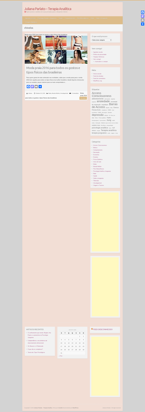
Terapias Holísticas (31, 22)
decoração (104, 112)
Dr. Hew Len (112, 115)
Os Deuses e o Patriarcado (35, 346)
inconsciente (103, 120)
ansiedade (103, 101)
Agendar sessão (30, 18)
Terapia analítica (108, 130)
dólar (93, 117)
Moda (49, 93)
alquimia (113, 99)
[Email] (143, 20)
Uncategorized (64, 93)
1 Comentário (75, 93)
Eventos (95, 157)
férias (96, 117)
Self (113, 128)
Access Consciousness (101, 94)
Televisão (96, 180)
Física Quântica (97, 159)
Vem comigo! (97, 59)
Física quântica (102, 117)
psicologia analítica (100, 128)
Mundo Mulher (56, 93)
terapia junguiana (99, 133)
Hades (109, 118)
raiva (110, 128)
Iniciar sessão (97, 73)
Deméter (110, 112)
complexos (104, 110)
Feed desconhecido (103, 329)
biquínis (107, 107)
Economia (96, 154)
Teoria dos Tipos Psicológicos (36, 352)
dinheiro (106, 115)
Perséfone (103, 125)
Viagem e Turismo (98, 185)
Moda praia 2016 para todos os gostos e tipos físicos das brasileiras (53, 70)
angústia (94, 101)
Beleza (95, 147)
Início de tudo (97, 162)
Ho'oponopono (95, 120)
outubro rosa (96, 125)
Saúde (61, 18)
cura (99, 112)
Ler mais (83, 98)
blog (111, 107)
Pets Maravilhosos (83, 18)
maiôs (113, 120)
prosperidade (110, 125)
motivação (97, 123)
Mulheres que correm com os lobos (109, 123)
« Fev (60, 356)
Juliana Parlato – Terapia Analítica (47, 9)
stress (94, 130)
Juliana (30, 93)
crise (109, 110)
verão (108, 133)
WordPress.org (97, 81)
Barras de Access (105, 105)
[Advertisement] (105, 221)
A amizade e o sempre (101, 61)
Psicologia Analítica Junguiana (47, 18)
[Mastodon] (143, 16)
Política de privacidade (99, 54)
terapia (98, 130)
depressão (98, 114)
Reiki (92, 18)
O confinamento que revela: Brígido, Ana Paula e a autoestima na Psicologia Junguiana (39, 335)
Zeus (116, 133)
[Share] (143, 24)
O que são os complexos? (35, 349)
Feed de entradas (98, 76)
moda (93, 123)
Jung (109, 120)
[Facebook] (143, 12)
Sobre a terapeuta (101, 18)
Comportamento (70, 18)
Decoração (96, 152)
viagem (113, 133)
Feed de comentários (99, 78)
